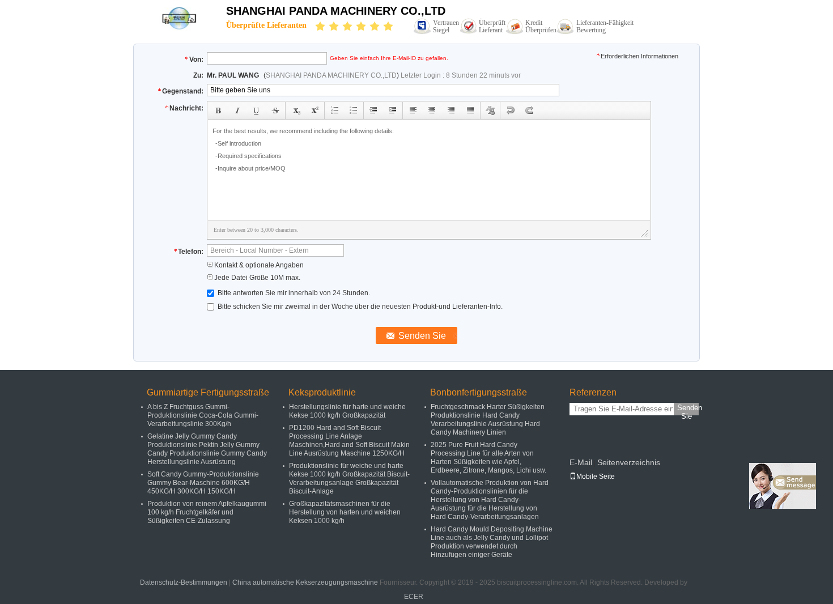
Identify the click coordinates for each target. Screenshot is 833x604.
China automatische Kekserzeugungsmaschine (305, 582)
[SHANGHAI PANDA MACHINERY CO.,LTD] (179, 18)
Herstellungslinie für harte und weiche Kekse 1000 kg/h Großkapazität (347, 411)
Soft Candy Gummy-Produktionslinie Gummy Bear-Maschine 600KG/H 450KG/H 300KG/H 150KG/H (203, 482)
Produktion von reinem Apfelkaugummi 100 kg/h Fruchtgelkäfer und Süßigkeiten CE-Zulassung (206, 512)
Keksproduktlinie (322, 392)
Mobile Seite (595, 476)
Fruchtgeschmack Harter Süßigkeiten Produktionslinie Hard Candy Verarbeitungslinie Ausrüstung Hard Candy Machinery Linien (488, 419)
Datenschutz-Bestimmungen (183, 582)
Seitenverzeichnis (628, 462)
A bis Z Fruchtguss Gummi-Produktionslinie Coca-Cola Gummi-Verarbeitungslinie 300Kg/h (202, 415)
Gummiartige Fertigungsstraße (208, 392)
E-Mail (581, 462)
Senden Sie (688, 409)
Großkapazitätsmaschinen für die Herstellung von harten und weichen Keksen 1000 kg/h (345, 512)
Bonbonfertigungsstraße (478, 392)
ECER (413, 597)
